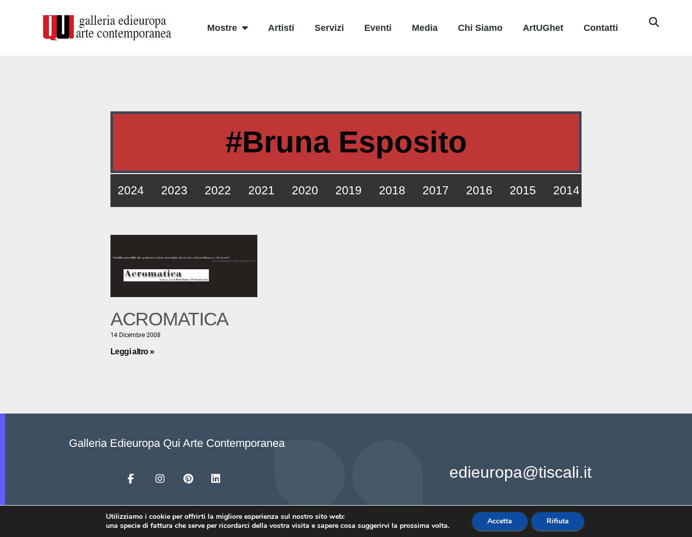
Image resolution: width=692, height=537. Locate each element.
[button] (654, 22)
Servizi (329, 28)
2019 (348, 190)
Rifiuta (558, 521)
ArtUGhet (543, 28)
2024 (131, 190)
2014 (566, 190)
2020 (305, 190)
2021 (261, 190)
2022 (218, 190)
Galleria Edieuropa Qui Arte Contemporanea (177, 443)
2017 (435, 190)
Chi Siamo (480, 28)
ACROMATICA (169, 319)
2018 (392, 190)
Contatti (601, 28)
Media (425, 28)
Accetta (499, 521)
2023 (174, 190)
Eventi (378, 28)
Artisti (281, 28)
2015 (523, 190)
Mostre (222, 28)
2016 (479, 190)
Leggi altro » (132, 351)
